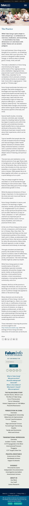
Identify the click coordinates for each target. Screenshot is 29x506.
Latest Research (13, 484)
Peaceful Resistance (13, 405)
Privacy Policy (20, 493)
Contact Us (12, 493)
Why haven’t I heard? (13, 387)
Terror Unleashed (13, 401)
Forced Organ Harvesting (13, 426)
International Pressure (13, 446)
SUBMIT (14, 366)
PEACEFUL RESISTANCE (14, 454)
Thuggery (14, 448)
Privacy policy (18, 503)
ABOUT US (13, 478)
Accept (10, 503)
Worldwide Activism (13, 458)
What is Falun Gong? (13, 376)
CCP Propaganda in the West (13, 444)
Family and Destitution (13, 430)
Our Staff (14, 482)
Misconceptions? (13, 389)
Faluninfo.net (7, 1)
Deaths (13, 428)
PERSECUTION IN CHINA (13, 411)
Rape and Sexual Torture (14, 424)
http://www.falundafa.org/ (10, 328)
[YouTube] (7, 370)
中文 (21, 1)
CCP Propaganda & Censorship (14, 415)
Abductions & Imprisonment (13, 417)
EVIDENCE (13, 465)
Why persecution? (14, 378)
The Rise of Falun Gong (13, 397)
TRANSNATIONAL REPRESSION (14, 437)
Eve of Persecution (13, 399)
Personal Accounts (14, 468)
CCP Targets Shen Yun (13, 450)
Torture (13, 421)
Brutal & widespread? (14, 380)
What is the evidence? (14, 385)
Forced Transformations (14, 419)
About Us (4, 493)
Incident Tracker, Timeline (13, 442)
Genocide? (13, 383)
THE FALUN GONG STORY (13, 392)
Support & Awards (14, 460)
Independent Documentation (13, 470)
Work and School (13, 432)
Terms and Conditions (13, 495)
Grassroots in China (13, 456)
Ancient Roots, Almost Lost (14, 395)
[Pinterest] (20, 370)
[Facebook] (10, 370)
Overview (14, 413)
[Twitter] (13, 370)
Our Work (14, 480)
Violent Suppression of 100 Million (14, 403)
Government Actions (14, 474)
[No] (27, 501)
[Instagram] (16, 370)
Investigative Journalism (14, 472)
